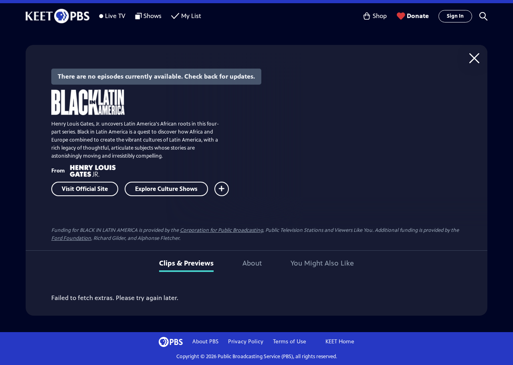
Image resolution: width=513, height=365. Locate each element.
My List (191, 16)
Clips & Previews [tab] (186, 263)
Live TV (115, 16)
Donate (418, 16)
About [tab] (252, 263)
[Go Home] (474, 58)
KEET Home (339, 341)
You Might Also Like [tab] (322, 263)
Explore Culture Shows (166, 189)
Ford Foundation (71, 238)
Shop (380, 16)
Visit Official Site (85, 189)
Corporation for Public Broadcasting (221, 230)
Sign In (455, 16)
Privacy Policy (245, 341)
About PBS (205, 341)
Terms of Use (289, 341)
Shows (152, 16)
